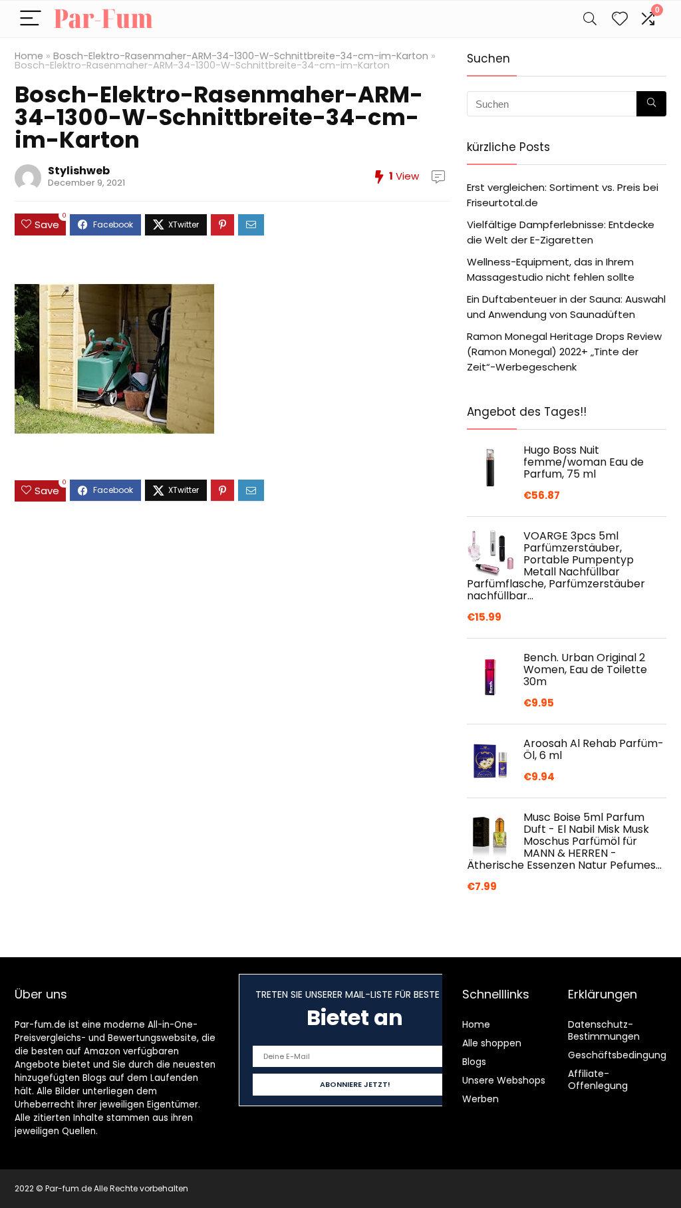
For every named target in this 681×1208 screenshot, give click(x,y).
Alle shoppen (491, 1043)
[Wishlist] (620, 19)
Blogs (474, 1061)
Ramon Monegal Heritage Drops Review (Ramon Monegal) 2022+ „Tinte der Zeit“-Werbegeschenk (564, 351)
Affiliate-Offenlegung (598, 1079)
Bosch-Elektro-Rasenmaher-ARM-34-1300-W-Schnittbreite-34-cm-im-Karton (240, 56)
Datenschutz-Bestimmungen (604, 1030)
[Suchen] (651, 103)
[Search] (590, 19)
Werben (480, 1099)
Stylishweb (79, 170)
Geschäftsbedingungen (623, 1055)
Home (29, 56)
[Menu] (31, 19)
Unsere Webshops (503, 1080)
